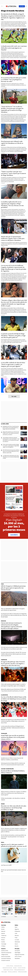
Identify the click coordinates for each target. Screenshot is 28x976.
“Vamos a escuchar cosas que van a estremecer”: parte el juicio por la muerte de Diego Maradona (13, 173)
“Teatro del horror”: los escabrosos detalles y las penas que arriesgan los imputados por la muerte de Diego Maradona (12, 109)
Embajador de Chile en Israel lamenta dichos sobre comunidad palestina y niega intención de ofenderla (11, 428)
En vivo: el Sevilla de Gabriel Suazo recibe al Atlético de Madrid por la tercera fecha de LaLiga (13, 698)
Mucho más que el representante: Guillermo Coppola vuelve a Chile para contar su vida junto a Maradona (12, 238)
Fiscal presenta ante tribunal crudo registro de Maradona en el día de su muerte (12, 143)
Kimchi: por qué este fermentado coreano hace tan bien (13, 870)
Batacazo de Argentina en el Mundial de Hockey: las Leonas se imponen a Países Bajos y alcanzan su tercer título (13, 721)
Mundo (3, 804)
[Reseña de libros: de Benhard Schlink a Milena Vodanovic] (14, 781)
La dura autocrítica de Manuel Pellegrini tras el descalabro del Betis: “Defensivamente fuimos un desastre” (13, 727)
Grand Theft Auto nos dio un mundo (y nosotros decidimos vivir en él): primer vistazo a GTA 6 (13, 737)
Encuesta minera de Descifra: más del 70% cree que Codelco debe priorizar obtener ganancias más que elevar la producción (13, 654)
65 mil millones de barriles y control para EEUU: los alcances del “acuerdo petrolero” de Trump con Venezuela (13, 836)
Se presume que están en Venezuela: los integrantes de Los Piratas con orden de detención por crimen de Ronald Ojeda (14, 615)
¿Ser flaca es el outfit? (6, 865)
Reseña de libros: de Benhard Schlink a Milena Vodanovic (13, 771)
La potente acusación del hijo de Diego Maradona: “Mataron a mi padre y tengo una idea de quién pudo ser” (13, 335)
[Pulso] (20, 915)
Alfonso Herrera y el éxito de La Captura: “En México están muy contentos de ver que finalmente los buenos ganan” (13, 793)
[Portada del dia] (14, 509)
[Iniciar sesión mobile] (26, 6)
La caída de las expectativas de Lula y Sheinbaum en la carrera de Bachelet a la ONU (11, 457)
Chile (2, 584)
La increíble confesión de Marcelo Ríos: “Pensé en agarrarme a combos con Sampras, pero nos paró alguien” (13, 364)
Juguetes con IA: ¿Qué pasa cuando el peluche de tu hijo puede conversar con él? (14, 845)
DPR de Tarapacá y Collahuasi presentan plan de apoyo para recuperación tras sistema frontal (13, 587)
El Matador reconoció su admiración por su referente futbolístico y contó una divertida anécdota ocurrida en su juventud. (13, 85)
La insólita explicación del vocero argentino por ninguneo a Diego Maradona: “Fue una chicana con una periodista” (12, 204)
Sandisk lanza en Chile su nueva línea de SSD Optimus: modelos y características (12, 758)
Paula (2, 842)
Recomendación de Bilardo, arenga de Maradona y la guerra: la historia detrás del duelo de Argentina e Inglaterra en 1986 (13, 17)
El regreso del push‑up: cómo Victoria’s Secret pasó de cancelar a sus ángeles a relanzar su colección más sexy (13, 663)
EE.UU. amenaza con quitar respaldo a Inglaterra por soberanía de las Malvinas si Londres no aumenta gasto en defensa (14, 830)
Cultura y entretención (7, 768)
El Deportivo (4, 695)
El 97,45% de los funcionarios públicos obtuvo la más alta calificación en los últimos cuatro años (11, 451)
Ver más (14, 396)
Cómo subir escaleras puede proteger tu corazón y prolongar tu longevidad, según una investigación (11, 446)
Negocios (3, 621)
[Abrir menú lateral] (2, 6)
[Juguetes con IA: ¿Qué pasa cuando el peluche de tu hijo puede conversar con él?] (14, 855)
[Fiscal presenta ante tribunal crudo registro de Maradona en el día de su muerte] (14, 161)
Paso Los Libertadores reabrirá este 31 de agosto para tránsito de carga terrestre (13, 609)
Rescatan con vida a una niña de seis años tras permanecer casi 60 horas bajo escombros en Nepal (13, 807)
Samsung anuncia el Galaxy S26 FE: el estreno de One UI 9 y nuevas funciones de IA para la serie (13, 763)
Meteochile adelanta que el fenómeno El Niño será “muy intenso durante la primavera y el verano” (11, 433)
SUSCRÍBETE (14, 535)
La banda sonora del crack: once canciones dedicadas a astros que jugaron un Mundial (14, 48)
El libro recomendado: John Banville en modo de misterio (13, 799)
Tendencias (4, 659)
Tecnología (4, 733)
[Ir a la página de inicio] (11, 6)
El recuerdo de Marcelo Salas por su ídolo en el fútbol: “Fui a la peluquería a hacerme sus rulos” (13, 79)
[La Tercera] (7, 915)
